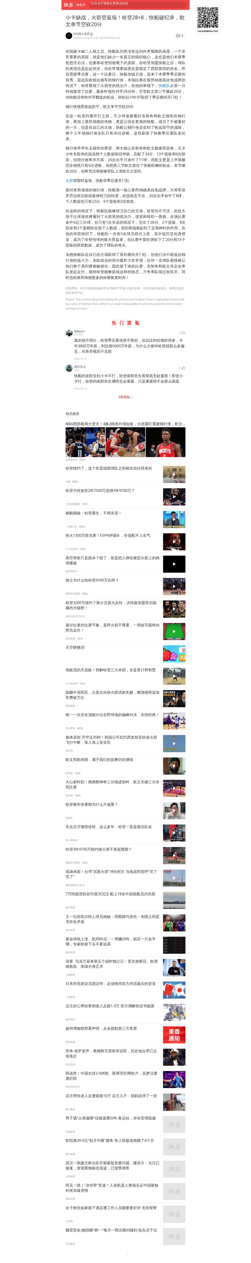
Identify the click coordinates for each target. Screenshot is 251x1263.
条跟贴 (124, 397)
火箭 (69, 180)
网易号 (81, 5)
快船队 (164, 85)
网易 (68, 5)
